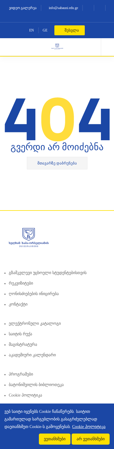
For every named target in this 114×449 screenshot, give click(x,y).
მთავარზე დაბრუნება (57, 163)
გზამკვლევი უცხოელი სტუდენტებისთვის (48, 273)
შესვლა (71, 30)
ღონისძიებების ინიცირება (34, 294)
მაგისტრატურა (23, 344)
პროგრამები (21, 374)
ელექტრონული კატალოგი (35, 323)
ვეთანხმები (54, 439)
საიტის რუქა (20, 334)
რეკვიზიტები (21, 283)
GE (45, 30)
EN (31, 30)
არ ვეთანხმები (91, 439)
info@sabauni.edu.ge (63, 8)
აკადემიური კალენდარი (32, 355)
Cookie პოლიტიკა (25, 395)
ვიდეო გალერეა (22, 8)
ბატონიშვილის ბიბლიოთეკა (36, 385)
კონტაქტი (18, 304)
